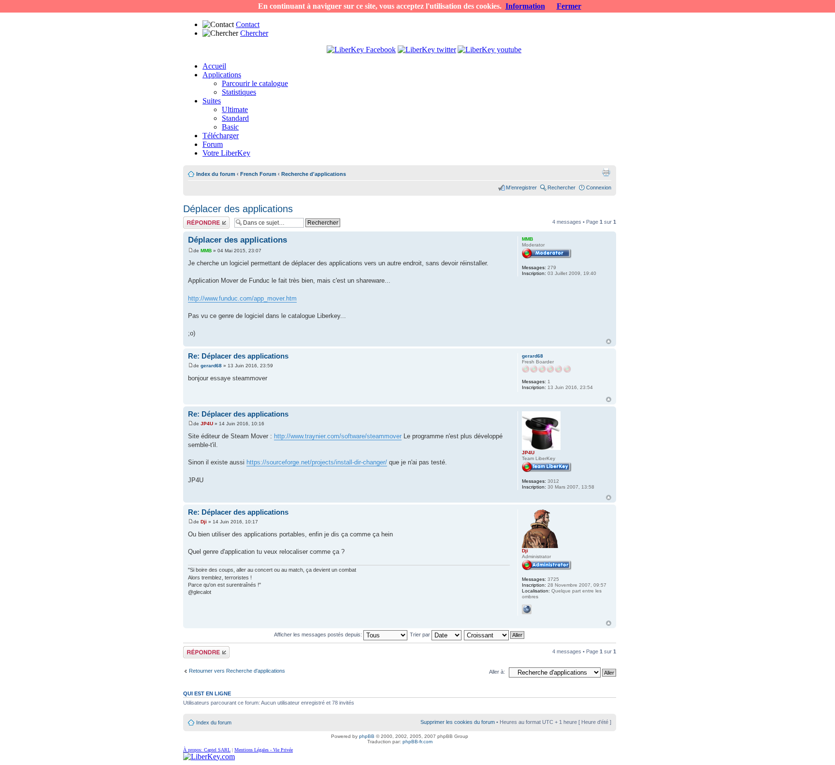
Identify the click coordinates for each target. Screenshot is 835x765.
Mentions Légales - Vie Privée (263, 749)
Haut (608, 341)
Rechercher (561, 187)
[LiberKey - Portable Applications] (209, 756)
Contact (247, 24)
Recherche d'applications (313, 174)
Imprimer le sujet (606, 172)
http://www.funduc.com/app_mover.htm (242, 298)
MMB (206, 250)
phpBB (366, 736)
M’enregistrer (521, 187)
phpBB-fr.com (417, 741)
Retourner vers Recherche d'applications (237, 671)
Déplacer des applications (238, 208)
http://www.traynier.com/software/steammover (338, 436)
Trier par (421, 634)
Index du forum (215, 174)
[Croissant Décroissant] (494, 634)
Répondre (194, 219)
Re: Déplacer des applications (238, 356)
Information (525, 6)
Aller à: (497, 672)
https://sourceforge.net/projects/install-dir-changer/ (316, 462)
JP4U (207, 423)
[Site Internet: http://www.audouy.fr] (527, 609)
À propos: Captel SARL (206, 749)
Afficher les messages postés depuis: (318, 634)
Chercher (254, 33)
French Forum (258, 174)
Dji (204, 521)
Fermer (569, 6)
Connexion (598, 187)
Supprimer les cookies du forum (457, 722)
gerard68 (211, 365)
